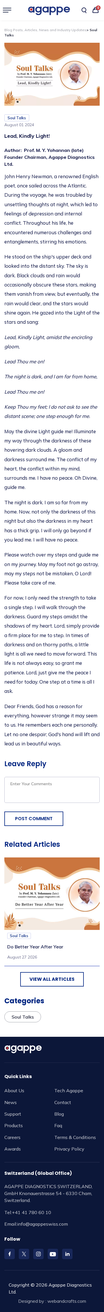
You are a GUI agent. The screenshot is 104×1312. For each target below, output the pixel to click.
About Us (14, 1090)
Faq (58, 1125)
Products (13, 1125)
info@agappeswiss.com (42, 1224)
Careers (12, 1137)
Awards (12, 1149)
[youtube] (53, 1254)
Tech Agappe (68, 1090)
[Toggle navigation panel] (9, 10)
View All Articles (52, 979)
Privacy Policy (69, 1149)
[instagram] (38, 1254)
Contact (62, 1102)
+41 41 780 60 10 (31, 1212)
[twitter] (24, 1254)
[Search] (84, 10)
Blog (59, 1114)
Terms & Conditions (75, 1137)
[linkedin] (67, 1254)
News (10, 1102)
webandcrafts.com (66, 1301)
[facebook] (9, 1254)
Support (12, 1114)
